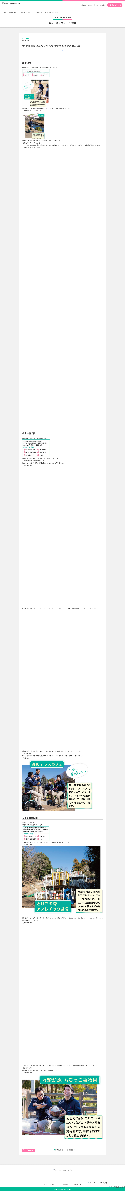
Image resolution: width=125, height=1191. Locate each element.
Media (102, 5)
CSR (97, 5)
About (84, 5)
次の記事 (70, 1150)
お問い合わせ (114, 5)
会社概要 (65, 1184)
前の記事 (58, 1150)
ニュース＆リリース (13, 12)
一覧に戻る (29, 1150)
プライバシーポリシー (50, 1184)
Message (91, 5)
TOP (5, 12)
